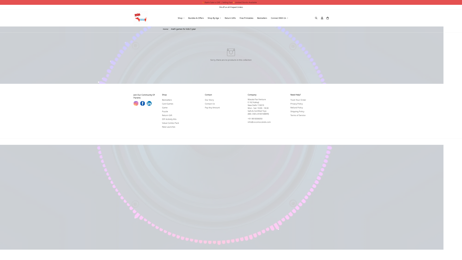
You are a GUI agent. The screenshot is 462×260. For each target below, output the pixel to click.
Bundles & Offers (196, 18)
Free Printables (246, 18)
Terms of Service (297, 115)
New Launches (168, 127)
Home (165, 29)
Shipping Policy (297, 111)
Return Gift (167, 115)
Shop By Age (213, 18)
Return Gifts (230, 18)
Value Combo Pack (170, 123)
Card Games (167, 103)
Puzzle (165, 111)
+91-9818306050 (255, 118)
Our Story (209, 100)
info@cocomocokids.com (259, 122)
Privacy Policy (296, 103)
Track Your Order (298, 100)
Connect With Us (278, 18)
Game (164, 107)
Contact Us (210, 103)
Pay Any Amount (212, 107)
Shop (180, 18)
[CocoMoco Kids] (141, 18)
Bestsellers (262, 18)
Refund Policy (296, 107)
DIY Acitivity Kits (169, 119)
